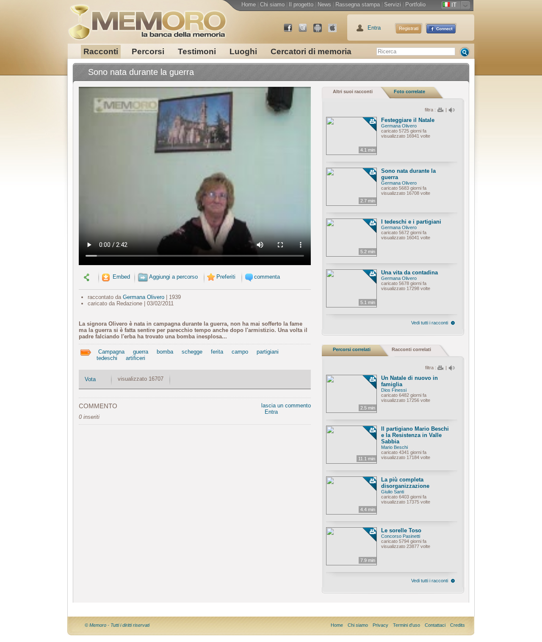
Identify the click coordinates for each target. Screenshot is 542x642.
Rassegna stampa (357, 4)
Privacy (380, 625)
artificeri (135, 358)
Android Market (321, 31)
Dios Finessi (393, 390)
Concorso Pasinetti (400, 536)
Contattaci (435, 625)
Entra (374, 28)
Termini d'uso (406, 625)
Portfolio (415, 4)
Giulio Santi (392, 491)
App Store (335, 31)
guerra (140, 352)
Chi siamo (272, 4)
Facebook (291, 31)
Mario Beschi (394, 447)
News (324, 4)
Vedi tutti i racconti (429, 322)
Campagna (111, 352)
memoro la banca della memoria (147, 19)
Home (248, 4)
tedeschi (107, 358)
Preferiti (225, 277)
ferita (217, 352)
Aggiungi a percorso (173, 277)
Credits (457, 625)
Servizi (392, 4)
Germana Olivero (143, 297)
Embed (120, 277)
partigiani (268, 352)
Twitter (306, 31)
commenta (267, 277)
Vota (90, 379)
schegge (192, 352)
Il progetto (301, 4)
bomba (165, 352)
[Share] (87, 277)
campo (240, 352)
